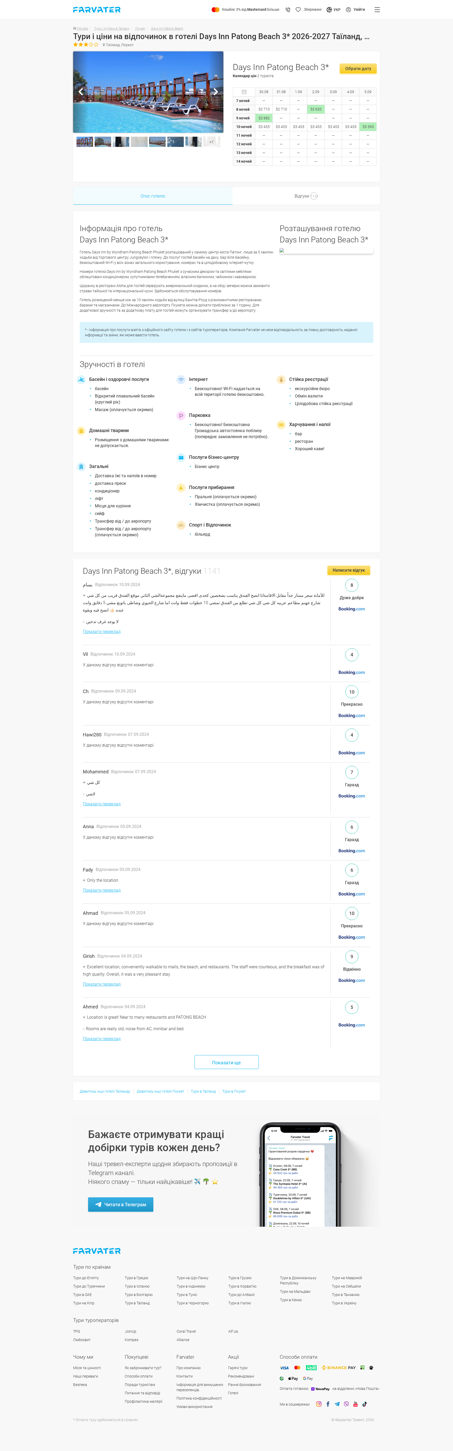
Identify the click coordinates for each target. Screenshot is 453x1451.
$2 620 (316, 109)
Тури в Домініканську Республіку (298, 1280)
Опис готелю (153, 196)
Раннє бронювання (244, 1385)
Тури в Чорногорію (193, 1303)
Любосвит (82, 1340)
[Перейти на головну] (97, 1251)
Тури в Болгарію (139, 1295)
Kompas (131, 1340)
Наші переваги (85, 1376)
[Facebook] (328, 1404)
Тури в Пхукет (234, 1091)
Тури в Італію (239, 1303)
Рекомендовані (241, 1376)
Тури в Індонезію (191, 1286)
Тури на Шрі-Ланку (192, 1278)
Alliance (183, 1340)
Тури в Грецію (136, 1278)
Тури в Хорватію (242, 1286)
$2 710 (264, 109)
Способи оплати (139, 1376)
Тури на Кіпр (83, 1303)
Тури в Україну (344, 1303)
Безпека (80, 1385)
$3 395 (368, 127)
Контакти (184, 1376)
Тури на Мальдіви (295, 1291)
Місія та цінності (87, 1368)
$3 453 (264, 127)
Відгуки (307, 196)
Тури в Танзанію (345, 1295)
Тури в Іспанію (137, 1286)
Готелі (233, 1393)
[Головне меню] (377, 9)
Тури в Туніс (187, 1295)
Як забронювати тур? (143, 1368)
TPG (76, 1331)
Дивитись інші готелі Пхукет (160, 1091)
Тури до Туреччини (89, 1286)
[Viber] (346, 1404)
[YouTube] (355, 1404)
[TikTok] (364, 1404)
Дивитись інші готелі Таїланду (105, 1091)
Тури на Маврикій (347, 1278)
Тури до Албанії (241, 1295)
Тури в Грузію (239, 1278)
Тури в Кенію (291, 1300)
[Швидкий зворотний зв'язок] (288, 9)
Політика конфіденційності (199, 1398)
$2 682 (264, 118)
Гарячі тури (237, 1368)
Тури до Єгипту (86, 1278)
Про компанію (188, 1368)
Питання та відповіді (142, 1393)
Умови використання (194, 1407)
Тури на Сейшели (346, 1286)
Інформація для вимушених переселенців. (199, 1387)
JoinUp (130, 1331)
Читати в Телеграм (125, 1204)
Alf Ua (233, 1331)
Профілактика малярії (143, 1401)
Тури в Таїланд (203, 1091)
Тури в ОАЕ (82, 1295)
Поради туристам (140, 1385)
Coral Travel (186, 1331)
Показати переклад (102, 631)
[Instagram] (318, 1404)
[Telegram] (337, 1404)
